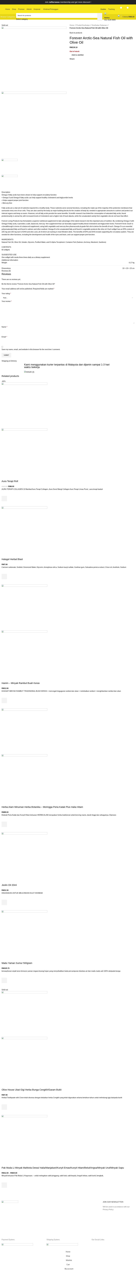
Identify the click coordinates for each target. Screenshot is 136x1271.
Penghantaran (74, 1206)
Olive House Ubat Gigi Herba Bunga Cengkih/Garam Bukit (31, 1089)
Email (4, 337)
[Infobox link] (68, 10)
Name (4, 327)
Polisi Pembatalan (41, 1217)
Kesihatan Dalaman (99, 25)
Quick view (4, 504)
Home (72, 25)
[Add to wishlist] (4, 493)
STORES (72, 1202)
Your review (7, 301)
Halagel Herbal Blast (12, 559)
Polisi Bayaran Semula (42, 1213)
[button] (4, 576)
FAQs (71, 1217)
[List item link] (17, 1226)
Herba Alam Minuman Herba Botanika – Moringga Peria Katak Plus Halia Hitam (42, 807)
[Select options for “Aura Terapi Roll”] (4, 498)
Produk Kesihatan (83, 25)
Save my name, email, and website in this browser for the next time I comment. (31, 349)
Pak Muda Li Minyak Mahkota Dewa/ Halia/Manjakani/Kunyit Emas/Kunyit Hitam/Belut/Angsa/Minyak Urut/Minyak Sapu (63, 1167)
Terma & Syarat (40, 1206)
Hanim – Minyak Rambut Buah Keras (21, 683)
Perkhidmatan (73, 1210)
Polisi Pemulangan (41, 1210)
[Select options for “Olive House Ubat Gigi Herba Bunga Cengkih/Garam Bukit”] (4, 1107)
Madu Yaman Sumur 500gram (17, 963)
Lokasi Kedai (73, 1213)
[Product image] (24, 451)
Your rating (6, 293)
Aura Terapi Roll (10, 481)
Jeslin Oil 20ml (9, 885)
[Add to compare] (4, 477)
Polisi (37, 1202)
